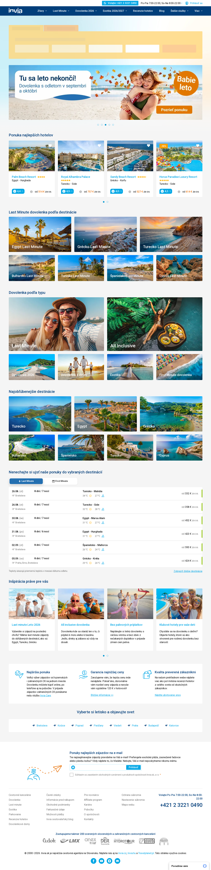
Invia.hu (132, 853)
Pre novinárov (91, 795)
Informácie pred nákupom (60, 799)
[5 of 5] (113, 125)
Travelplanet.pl (146, 853)
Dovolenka (14, 799)
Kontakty (89, 819)
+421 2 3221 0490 (181, 805)
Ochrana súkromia (131, 795)
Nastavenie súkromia (133, 799)
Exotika (13, 809)
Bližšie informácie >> (102, 695)
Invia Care (45, 695)
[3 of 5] (105, 125)
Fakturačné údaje (55, 809)
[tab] (26, 481)
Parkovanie (15, 814)
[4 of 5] (109, 125)
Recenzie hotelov (143, 10)
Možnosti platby (55, 814)
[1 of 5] (98, 125)
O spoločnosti (91, 814)
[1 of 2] (104, 202)
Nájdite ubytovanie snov (168, 695)
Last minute (15, 804)
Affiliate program (93, 799)
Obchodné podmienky (58, 804)
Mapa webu (128, 804)
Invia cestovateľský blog (59, 819)
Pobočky (89, 809)
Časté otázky (53, 795)
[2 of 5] (102, 125)
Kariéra (88, 804)
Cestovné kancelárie (20, 795)
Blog (161, 10)
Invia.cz (122, 853)
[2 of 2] (107, 202)
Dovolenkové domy (19, 824)
